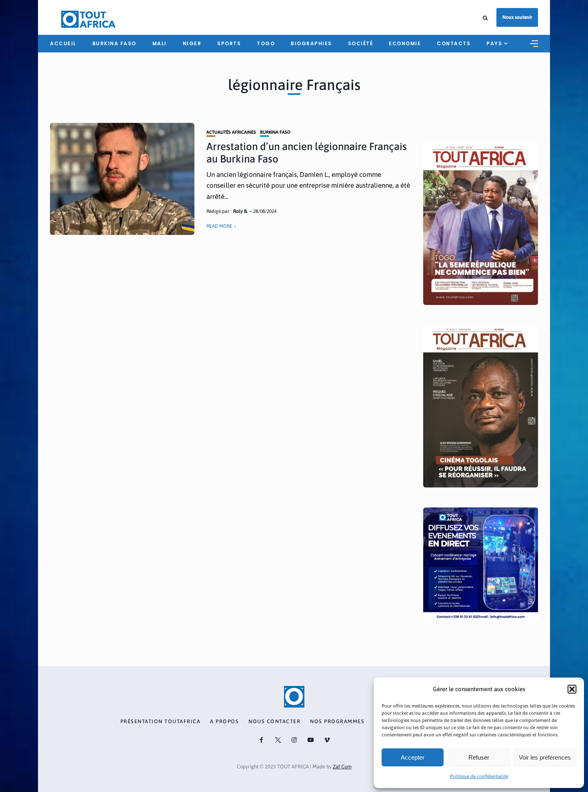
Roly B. (240, 211)
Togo (266, 43)
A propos (224, 721)
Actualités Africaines (231, 132)
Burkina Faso (275, 132)
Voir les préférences (545, 757)
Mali (159, 43)
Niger (192, 43)
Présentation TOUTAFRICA (160, 721)
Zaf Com (342, 767)
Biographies (311, 43)
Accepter (412, 757)
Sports (229, 43)
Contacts (453, 43)
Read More (219, 226)
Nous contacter (274, 721)
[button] (572, 689)
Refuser (478, 757)
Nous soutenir (517, 17)
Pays (494, 43)
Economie (405, 43)
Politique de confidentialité (479, 776)
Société (360, 43)
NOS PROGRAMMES (337, 721)
